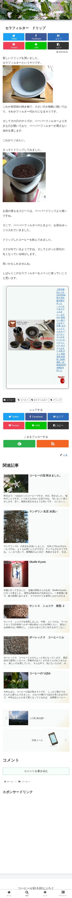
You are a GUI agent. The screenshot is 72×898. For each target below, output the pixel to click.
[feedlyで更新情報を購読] (19, 443)
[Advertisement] (36, 831)
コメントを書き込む (36, 771)
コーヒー (10, 400)
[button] (65, 514)
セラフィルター (41, 400)
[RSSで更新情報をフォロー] (53, 443)
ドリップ (57, 400)
